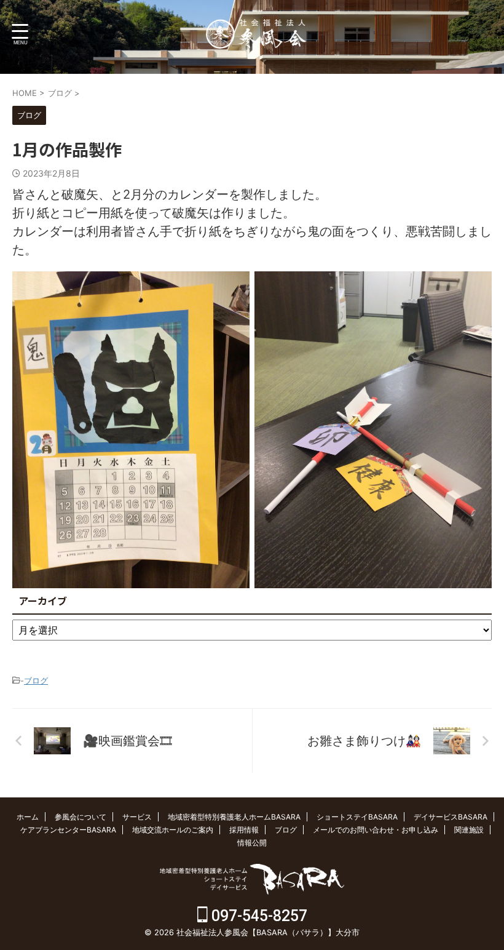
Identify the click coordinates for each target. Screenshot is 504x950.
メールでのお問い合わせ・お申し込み (375, 829)
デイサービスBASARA (450, 816)
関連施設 (469, 829)
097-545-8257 (257, 916)
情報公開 (252, 842)
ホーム (28, 816)
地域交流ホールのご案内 (172, 829)
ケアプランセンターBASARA (68, 829)
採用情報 (244, 829)
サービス (137, 816)
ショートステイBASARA (357, 816)
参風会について (80, 816)
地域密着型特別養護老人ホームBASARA (234, 816)
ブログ (36, 680)
